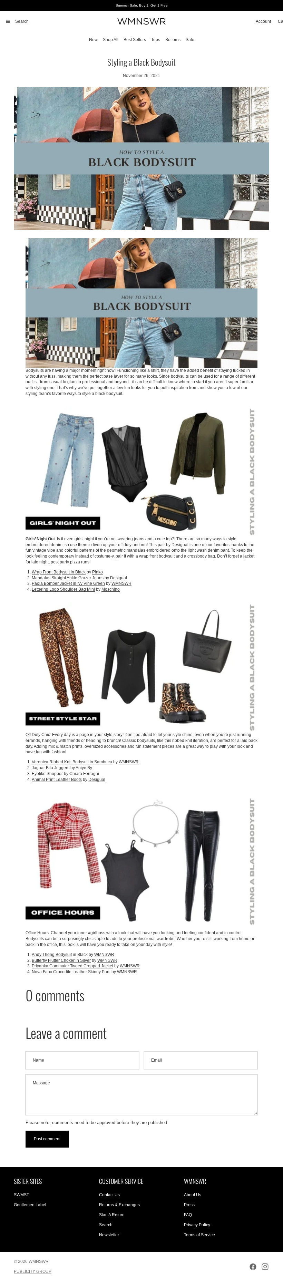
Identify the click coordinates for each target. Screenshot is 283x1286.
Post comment (47, 1139)
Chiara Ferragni (84, 773)
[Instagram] (265, 1267)
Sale (190, 39)
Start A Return (112, 1214)
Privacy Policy (197, 1224)
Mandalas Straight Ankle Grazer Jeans (68, 578)
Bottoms (172, 39)
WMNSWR (121, 583)
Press (189, 1204)
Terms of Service (199, 1234)
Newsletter (109, 1234)
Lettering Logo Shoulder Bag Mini (63, 589)
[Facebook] (253, 1267)
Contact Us (109, 1194)
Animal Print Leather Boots (57, 779)
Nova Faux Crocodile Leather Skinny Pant (71, 971)
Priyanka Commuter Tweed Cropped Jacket (72, 966)
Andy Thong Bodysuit (52, 954)
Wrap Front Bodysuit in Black (59, 572)
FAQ (188, 1214)
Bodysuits (35, 370)
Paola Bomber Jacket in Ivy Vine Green (68, 583)
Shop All (110, 39)
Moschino (110, 589)
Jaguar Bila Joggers (50, 767)
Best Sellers (135, 39)
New (93, 39)
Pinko (97, 572)
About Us (192, 1194)
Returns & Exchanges (119, 1204)
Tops (155, 39)
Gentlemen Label (30, 1204)
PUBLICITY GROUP (32, 1271)
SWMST (21, 1194)
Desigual (118, 578)
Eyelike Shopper (47, 773)
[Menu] (8, 21)
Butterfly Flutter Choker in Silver (61, 960)
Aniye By (84, 767)
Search (106, 1224)
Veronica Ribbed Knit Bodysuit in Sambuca (72, 762)
